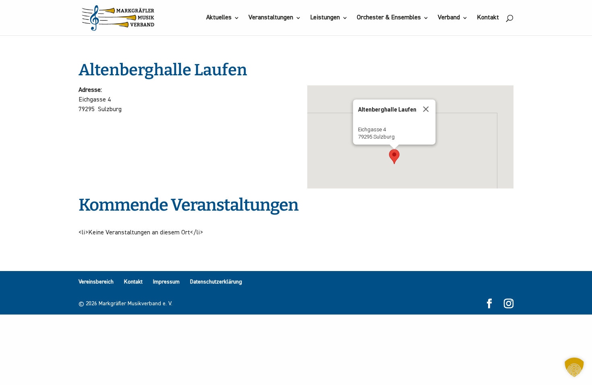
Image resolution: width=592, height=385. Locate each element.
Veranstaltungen (270, 18)
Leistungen (325, 18)
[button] (394, 156)
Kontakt (488, 18)
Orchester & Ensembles (389, 18)
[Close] (426, 109)
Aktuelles (219, 18)
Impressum (166, 282)
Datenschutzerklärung (216, 282)
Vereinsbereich (96, 282)
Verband (449, 18)
